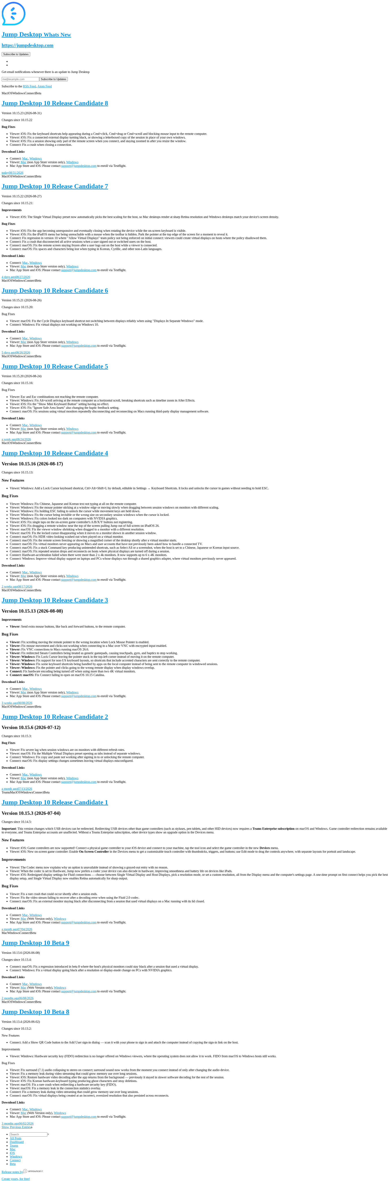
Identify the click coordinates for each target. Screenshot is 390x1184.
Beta (13, 1164)
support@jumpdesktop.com (78, 165)
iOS (12, 1153)
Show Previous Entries (16, 1127)
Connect (15, 1160)
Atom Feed (44, 86)
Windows (35, 158)
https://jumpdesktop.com (27, 45)
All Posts (15, 1138)
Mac (25, 158)
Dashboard (17, 1142)
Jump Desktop (36, 34)
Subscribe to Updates (16, 54)
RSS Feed (29, 86)
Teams (14, 1145)
